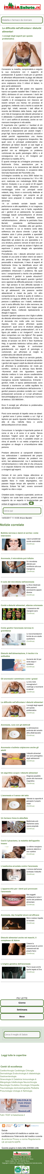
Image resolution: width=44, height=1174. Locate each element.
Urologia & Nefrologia (22, 1090)
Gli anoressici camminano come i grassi (19, 678)
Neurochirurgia (30, 1082)
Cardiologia (20, 1070)
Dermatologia (6, 1073)
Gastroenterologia (8, 1076)
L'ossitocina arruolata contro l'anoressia (19, 866)
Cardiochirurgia (7, 1070)
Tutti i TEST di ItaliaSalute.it (12, 1114)
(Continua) (30, 543)
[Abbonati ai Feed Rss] (7, 1127)
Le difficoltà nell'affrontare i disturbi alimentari (22, 702)
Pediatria (35, 1087)
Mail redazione (34, 1161)
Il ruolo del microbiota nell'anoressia (17, 581)
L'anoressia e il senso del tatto (15, 795)
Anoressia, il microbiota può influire (17, 558)
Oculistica (15, 1084)
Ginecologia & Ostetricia (11, 1079)
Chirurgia (30, 1070)
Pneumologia (6, 1090)
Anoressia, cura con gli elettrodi (15, 724)
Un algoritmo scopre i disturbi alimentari (19, 772)
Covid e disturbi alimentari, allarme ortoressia (22, 605)
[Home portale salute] (22, 12)
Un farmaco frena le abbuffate (14, 818)
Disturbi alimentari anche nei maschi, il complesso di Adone (18, 939)
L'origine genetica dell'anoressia (15, 963)
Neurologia (5, 1084)
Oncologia (24, 1084)
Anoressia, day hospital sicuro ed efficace (20, 915)
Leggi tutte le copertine (13, 1055)
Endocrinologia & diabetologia (26, 1073)
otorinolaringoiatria (22, 1087)
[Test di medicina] (16, 1111)
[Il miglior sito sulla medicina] (32, 1127)
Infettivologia (17, 1082)
